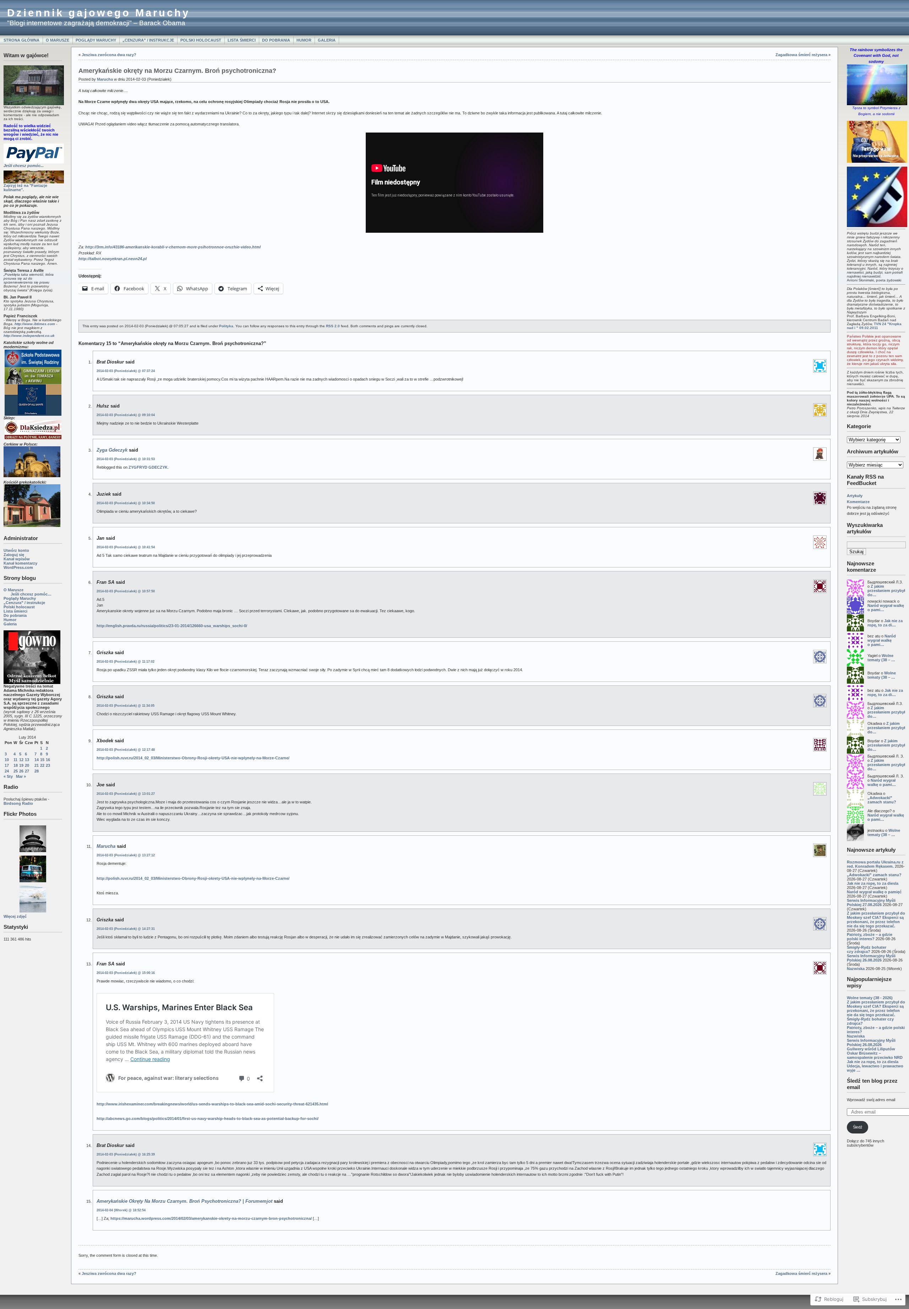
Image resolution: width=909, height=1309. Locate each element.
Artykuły (854, 496)
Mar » (21, 776)
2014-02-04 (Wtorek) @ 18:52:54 (121, 1210)
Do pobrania (276, 40)
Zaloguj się (14, 555)
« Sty (8, 776)
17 (7, 765)
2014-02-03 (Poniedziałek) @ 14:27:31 (126, 929)
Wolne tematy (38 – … (881, 657)
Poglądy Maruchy (96, 40)
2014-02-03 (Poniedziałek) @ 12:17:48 (126, 750)
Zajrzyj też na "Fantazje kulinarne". (25, 187)
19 (21, 765)
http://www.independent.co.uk (29, 336)
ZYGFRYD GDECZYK (148, 467)
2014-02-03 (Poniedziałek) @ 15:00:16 (126, 973)
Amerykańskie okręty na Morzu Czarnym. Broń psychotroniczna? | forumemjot (184, 1201)
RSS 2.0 (333, 326)
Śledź (857, 1127)
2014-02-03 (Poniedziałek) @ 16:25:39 (126, 1154)
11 (15, 760)
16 (48, 760)
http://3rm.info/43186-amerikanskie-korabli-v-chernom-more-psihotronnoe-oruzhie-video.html (173, 247)
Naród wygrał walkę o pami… (881, 640)
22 (42, 765)
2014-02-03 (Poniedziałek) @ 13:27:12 (126, 855)
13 (27, 760)
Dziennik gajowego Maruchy (98, 12)
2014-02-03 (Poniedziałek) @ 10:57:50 (126, 591)
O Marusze (57, 40)
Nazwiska (856, 968)
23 (48, 765)
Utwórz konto (16, 550)
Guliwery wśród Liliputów (871, 1049)
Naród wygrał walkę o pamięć (874, 892)
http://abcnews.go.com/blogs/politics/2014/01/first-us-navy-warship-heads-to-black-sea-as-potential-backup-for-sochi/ (208, 1118)
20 (27, 765)
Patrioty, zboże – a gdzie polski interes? (869, 936)
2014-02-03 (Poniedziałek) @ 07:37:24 (126, 371)
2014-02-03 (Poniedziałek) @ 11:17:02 (125, 661)
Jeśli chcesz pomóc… (31, 594)
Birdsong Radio (18, 803)
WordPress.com (18, 567)
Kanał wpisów (17, 559)
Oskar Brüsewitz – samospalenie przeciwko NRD (875, 1055)
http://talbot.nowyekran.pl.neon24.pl (112, 259)
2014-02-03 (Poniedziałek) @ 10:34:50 (126, 503)
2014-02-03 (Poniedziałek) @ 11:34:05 (125, 705)
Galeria (327, 40)
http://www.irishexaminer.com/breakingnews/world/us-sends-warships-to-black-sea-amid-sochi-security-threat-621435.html (212, 1104)
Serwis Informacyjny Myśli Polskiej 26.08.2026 (871, 958)
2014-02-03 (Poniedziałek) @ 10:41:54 (126, 547)
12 (21, 760)
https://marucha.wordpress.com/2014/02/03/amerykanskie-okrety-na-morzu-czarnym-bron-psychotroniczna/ (211, 1218)
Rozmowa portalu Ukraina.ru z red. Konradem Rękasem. (875, 864)
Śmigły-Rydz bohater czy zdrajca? (866, 949)
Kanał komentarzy (20, 563)
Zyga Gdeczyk (112, 450)
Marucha (105, 79)
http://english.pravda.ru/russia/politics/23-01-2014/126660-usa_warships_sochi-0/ (172, 626)
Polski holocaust (200, 40)
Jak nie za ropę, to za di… (885, 623)
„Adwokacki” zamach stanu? (881, 800)
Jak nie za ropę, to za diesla (872, 883)
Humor (303, 40)
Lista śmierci (242, 40)
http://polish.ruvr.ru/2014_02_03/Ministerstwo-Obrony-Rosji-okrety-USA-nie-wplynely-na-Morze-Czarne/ (193, 758)
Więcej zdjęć (15, 916)
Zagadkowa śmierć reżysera (801, 55)
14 (36, 760)
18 (15, 765)
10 (7, 760)
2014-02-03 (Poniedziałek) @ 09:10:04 (126, 415)
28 (36, 771)
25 (15, 771)
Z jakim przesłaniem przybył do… (886, 590)
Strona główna (21, 40)
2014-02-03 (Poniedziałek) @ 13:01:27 (126, 794)
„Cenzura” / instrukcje (148, 40)
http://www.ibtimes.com (35, 324)
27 (27, 771)
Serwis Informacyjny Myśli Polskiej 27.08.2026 (871, 902)
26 (21, 771)
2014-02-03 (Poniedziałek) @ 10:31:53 (126, 459)
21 (36, 765)
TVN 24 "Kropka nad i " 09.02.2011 (874, 326)
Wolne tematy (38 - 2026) (870, 998)
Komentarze (858, 502)
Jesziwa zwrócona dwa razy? (109, 55)
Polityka (226, 326)
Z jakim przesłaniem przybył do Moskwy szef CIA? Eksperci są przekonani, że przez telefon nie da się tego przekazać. (876, 919)
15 (42, 760)
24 (7, 771)
